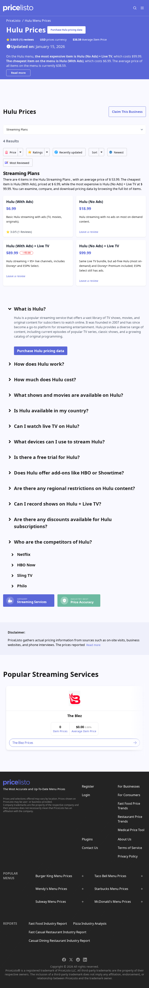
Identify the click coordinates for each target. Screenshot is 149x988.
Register (88, 786)
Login (86, 795)
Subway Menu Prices (51, 901)
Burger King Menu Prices (54, 876)
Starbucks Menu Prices (111, 889)
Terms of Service (130, 848)
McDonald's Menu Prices (112, 901)
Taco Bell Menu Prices (110, 876)
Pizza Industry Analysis (90, 923)
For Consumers (129, 795)
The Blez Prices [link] (22, 743)
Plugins (87, 839)
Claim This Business (127, 112)
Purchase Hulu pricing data (66, 29)
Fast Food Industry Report (48, 923)
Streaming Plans (17, 129)
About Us (124, 839)
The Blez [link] (74, 715)
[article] (74, 718)
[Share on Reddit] (78, 960)
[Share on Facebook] (64, 960)
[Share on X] (71, 960)
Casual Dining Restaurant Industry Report (59, 940)
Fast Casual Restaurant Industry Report (57, 932)
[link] (74, 698)
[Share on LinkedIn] (85, 960)
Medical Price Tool (131, 830)
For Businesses (129, 786)
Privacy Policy (128, 856)
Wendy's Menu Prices (51, 889)
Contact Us (90, 848)
